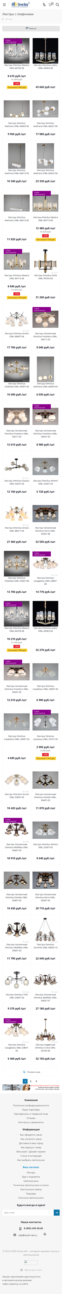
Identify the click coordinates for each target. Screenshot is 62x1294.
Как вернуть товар (31, 1147)
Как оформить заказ (31, 1134)
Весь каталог (31, 1167)
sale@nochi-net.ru (27, 1235)
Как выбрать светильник (31, 1159)
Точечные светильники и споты (31, 1185)
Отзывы (31, 1118)
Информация (31, 1129)
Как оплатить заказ (31, 1138)
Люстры (31, 1172)
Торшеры (31, 1193)
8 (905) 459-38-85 (33, 1228)
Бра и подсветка (31, 1176)
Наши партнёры (31, 1109)
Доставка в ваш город (31, 1143)
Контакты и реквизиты (31, 1122)
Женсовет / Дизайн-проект (31, 1151)
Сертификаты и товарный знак (31, 1113)
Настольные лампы (31, 1189)
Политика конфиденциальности (31, 1105)
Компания (31, 1100)
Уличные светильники (31, 1197)
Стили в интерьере (31, 1155)
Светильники (31, 1180)
